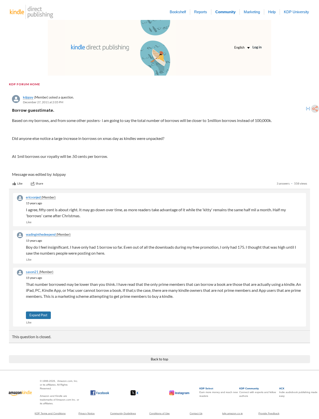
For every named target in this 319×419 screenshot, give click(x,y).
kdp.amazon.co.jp (232, 413)
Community (225, 12)
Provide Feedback (268, 413)
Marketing (252, 12)
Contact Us (196, 413)
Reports (200, 12)
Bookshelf (178, 12)
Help (272, 12)
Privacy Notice (87, 413)
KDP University (296, 12)
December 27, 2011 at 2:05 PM (43, 102)
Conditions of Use (159, 413)
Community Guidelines (123, 413)
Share (39, 183)
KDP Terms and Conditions (50, 413)
